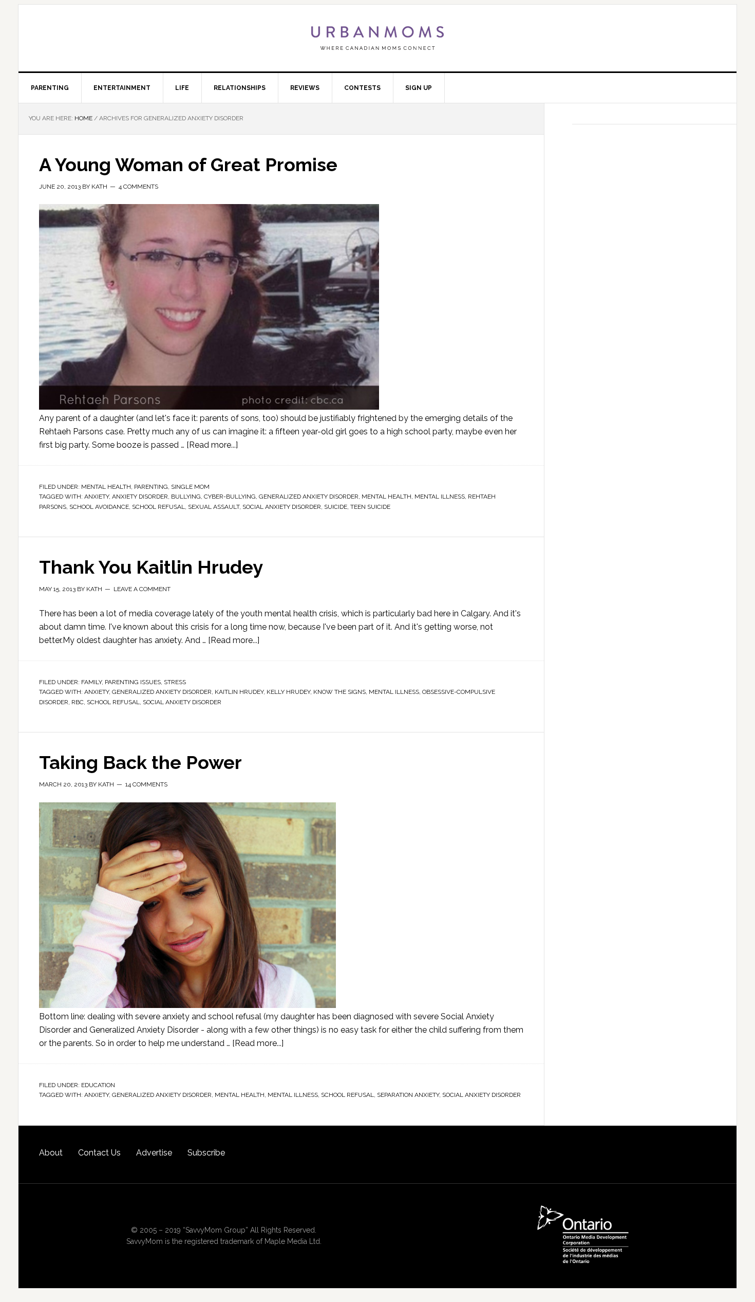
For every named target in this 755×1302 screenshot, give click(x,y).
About (51, 1153)
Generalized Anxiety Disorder (308, 496)
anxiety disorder (140, 496)
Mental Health (106, 486)
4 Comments (138, 186)
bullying (186, 496)
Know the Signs (339, 691)
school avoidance (99, 506)
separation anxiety (408, 1094)
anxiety (96, 496)
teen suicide (370, 506)
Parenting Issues (133, 682)
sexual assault (213, 506)
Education (98, 1085)
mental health (386, 496)
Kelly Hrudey (288, 691)
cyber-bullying (230, 496)
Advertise (154, 1153)
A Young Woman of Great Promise (188, 164)
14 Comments (146, 784)
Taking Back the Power (140, 762)
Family (91, 682)
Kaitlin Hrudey (239, 691)
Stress (175, 682)
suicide (335, 506)
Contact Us (99, 1153)
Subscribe (206, 1153)
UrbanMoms (377, 38)
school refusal (158, 506)
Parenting (151, 486)
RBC (77, 702)
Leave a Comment (142, 589)
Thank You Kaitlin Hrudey (151, 567)
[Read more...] (212, 445)
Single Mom (190, 486)
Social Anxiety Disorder (281, 506)
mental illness (439, 496)
